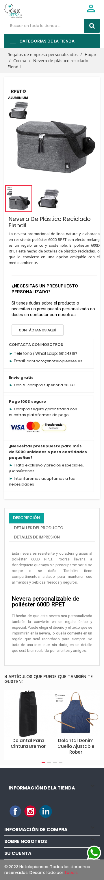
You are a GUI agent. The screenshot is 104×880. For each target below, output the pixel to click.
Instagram (30, 811)
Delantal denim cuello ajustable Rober (75, 746)
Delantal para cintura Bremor (28, 743)
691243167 (68, 353)
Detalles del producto (38, 528)
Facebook (15, 811)
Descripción (26, 518)
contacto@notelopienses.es (54, 361)
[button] (38, 330)
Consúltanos (22, 471)
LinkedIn (45, 811)
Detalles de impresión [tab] (37, 537)
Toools (71, 872)
